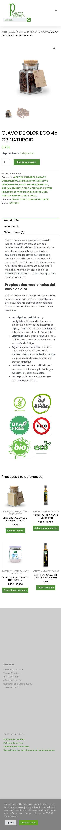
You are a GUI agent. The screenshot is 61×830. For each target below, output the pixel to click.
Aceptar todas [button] (28, 822)
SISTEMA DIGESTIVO (37, 184)
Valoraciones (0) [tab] (14, 232)
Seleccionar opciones (45, 528)
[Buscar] (29, 20)
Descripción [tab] (11, 220)
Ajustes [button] (10, 822)
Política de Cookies (14, 739)
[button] (56, 10)
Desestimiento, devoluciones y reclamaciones (29, 750)
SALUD (12, 31)
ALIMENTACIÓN (27, 180)
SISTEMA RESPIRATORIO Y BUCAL (33, 31)
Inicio (4, 31)
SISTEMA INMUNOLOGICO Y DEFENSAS (22, 188)
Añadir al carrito (26, 162)
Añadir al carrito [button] (15, 530)
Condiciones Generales (16, 746)
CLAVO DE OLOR (28, 199)
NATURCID (43, 199)
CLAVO (15, 199)
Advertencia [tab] (11, 226)
